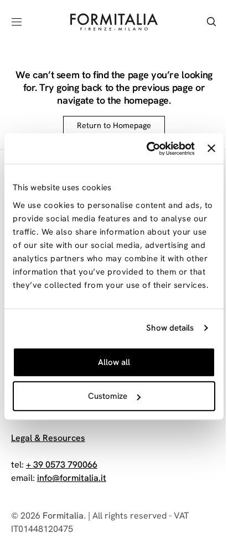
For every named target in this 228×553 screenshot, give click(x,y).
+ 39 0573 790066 (61, 464)
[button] (16, 21)
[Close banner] (211, 149)
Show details (170, 327)
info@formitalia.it (71, 478)
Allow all (114, 362)
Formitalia (63, 515)
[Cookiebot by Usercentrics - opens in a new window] (148, 148)
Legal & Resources (48, 438)
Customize (107, 396)
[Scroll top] (192, 485)
